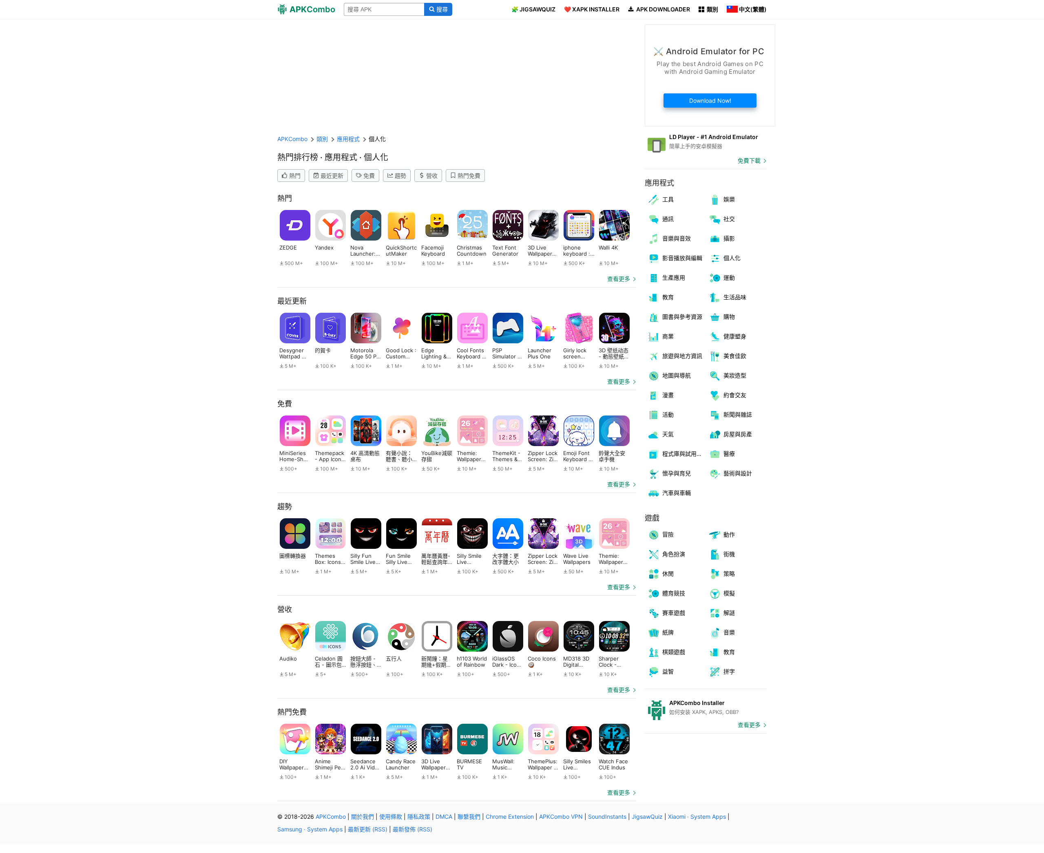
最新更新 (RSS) (367, 829)
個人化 (732, 257)
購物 (729, 316)
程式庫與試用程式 (684, 453)
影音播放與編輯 (682, 257)
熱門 (295, 175)
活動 (668, 414)
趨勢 (400, 175)
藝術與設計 (737, 473)
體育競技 (673, 593)
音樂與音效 (676, 238)
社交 (729, 218)
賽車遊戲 (673, 612)
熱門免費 (469, 175)
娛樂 (729, 199)
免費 (369, 175)
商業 (668, 336)
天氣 (668, 434)
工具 (668, 199)
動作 (729, 534)
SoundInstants (607, 816)
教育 (668, 297)
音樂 (729, 632)
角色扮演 (673, 553)
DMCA (444, 816)
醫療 (729, 453)
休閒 (668, 573)
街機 (729, 553)
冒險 (668, 534)
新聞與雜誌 (737, 414)
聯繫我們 (469, 816)
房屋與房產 (737, 434)
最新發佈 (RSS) (412, 829)
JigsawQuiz (647, 816)
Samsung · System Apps (310, 829)
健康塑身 (734, 336)
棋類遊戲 (673, 651)
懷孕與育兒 (676, 473)
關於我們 (362, 816)
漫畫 (668, 394)
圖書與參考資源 (682, 316)
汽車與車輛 (676, 492)
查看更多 (618, 278)
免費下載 (749, 160)
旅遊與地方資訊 (682, 355)
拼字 (729, 671)
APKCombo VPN (561, 816)
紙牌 (668, 632)
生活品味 (734, 297)
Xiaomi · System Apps (697, 816)
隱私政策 (418, 816)
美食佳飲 (734, 355)
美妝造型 (734, 375)
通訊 (668, 218)
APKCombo (292, 138)
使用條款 (390, 816)
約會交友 (734, 394)
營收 (432, 175)
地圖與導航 (676, 375)
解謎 (729, 612)
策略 (729, 573)
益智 (668, 671)
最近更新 (332, 175)
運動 (729, 277)
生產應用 (673, 277)
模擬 (729, 593)
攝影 (729, 238)
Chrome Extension (510, 816)
